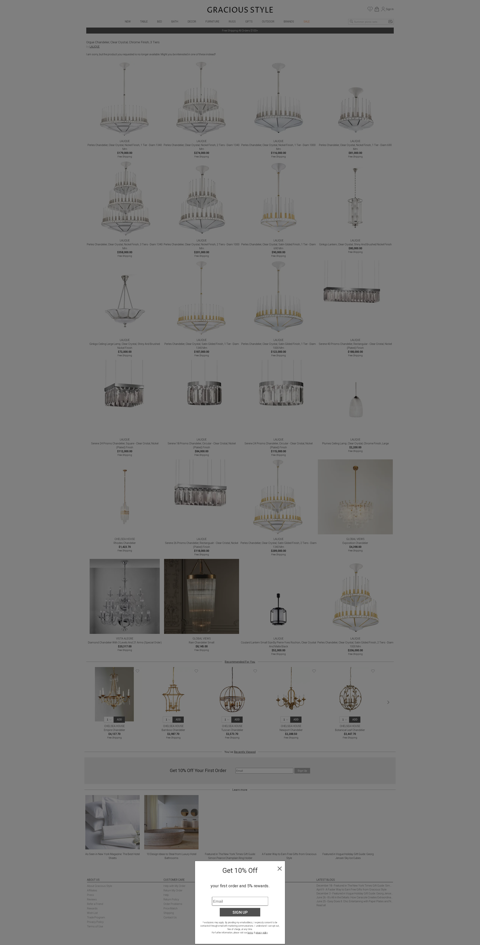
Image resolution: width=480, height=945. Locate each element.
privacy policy (262, 932)
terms (250, 932)
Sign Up (240, 912)
